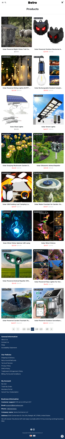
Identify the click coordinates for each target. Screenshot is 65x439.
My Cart (4, 384)
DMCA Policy (5, 368)
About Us (4, 339)
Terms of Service (7, 363)
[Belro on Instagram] (34, 429)
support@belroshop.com (14, 405)
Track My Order (6, 386)
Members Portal (6, 389)
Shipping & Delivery (8, 358)
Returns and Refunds (8, 360)
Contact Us (5, 342)
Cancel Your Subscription (9, 392)
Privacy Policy (6, 366)
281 (47, 329)
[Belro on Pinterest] (31, 429)
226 (28, 329)
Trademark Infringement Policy (12, 371)
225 (24, 329)
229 (41, 329)
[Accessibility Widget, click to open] (62, 436)
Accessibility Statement (9, 347)
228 (36, 329)
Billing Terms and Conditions (11, 374)
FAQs (3, 345)
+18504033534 (12, 409)
